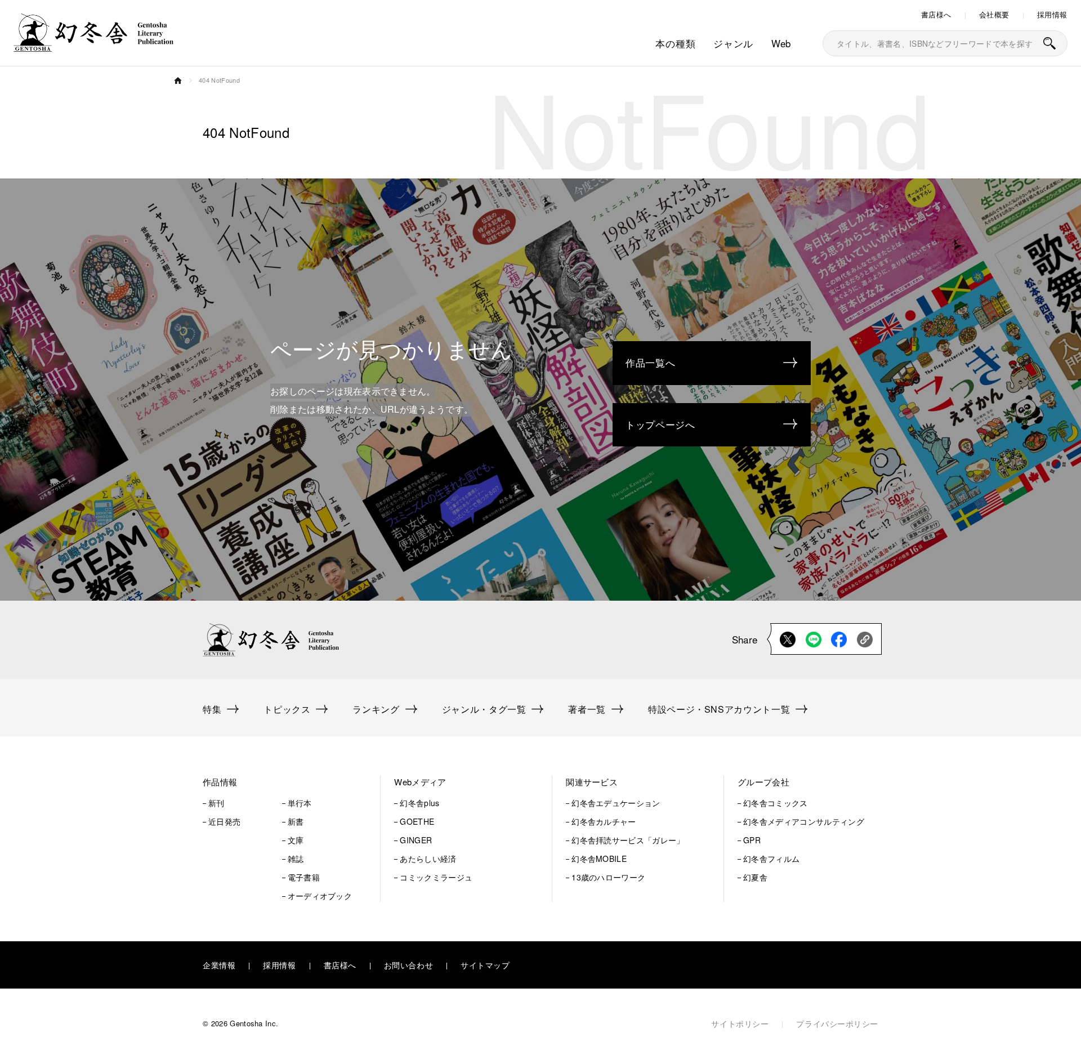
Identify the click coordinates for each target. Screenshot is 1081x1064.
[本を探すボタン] (1049, 43)
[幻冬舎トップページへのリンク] (93, 44)
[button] (277, 782)
